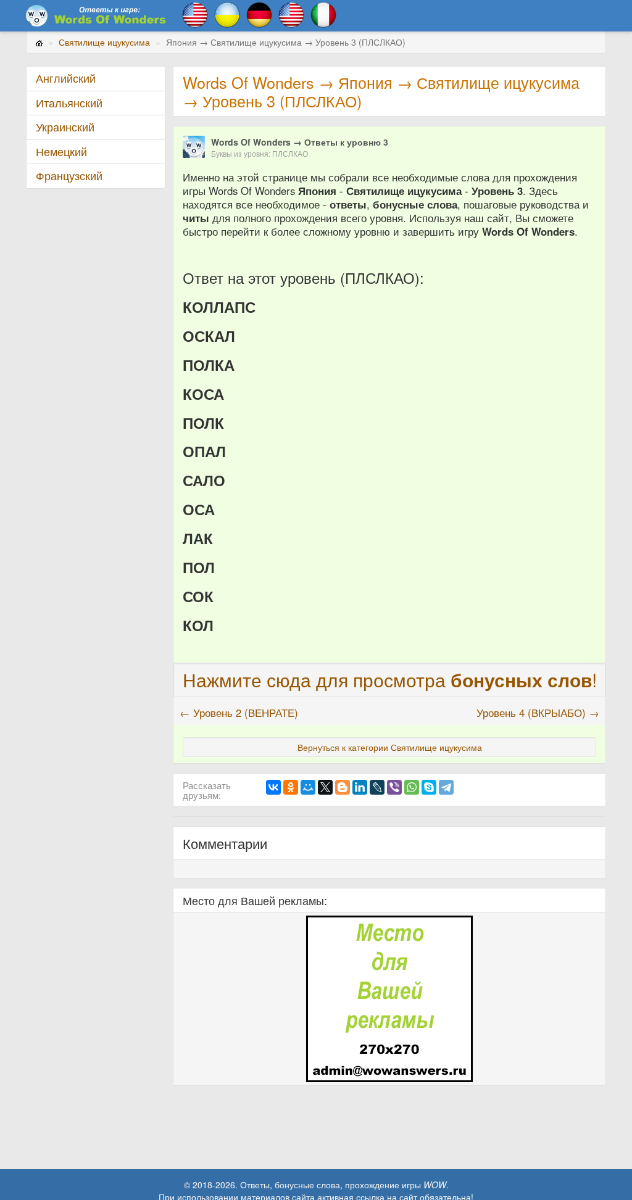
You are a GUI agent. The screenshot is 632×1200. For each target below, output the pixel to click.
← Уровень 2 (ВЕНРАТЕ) (239, 712)
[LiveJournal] (377, 787)
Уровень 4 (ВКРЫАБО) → (537, 712)
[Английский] (195, 13)
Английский (66, 78)
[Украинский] (227, 13)
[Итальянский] (323, 13)
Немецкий (61, 151)
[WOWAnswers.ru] (97, 15)
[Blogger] (342, 787)
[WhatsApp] (411, 787)
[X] (325, 787)
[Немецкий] (259, 13)
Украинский (65, 126)
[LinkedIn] (359, 787)
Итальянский (69, 102)
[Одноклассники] (290, 787)
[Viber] (394, 787)
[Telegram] (446, 787)
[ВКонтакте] (273, 787)
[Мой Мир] (308, 787)
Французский (69, 175)
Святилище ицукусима (104, 42)
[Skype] (429, 787)
